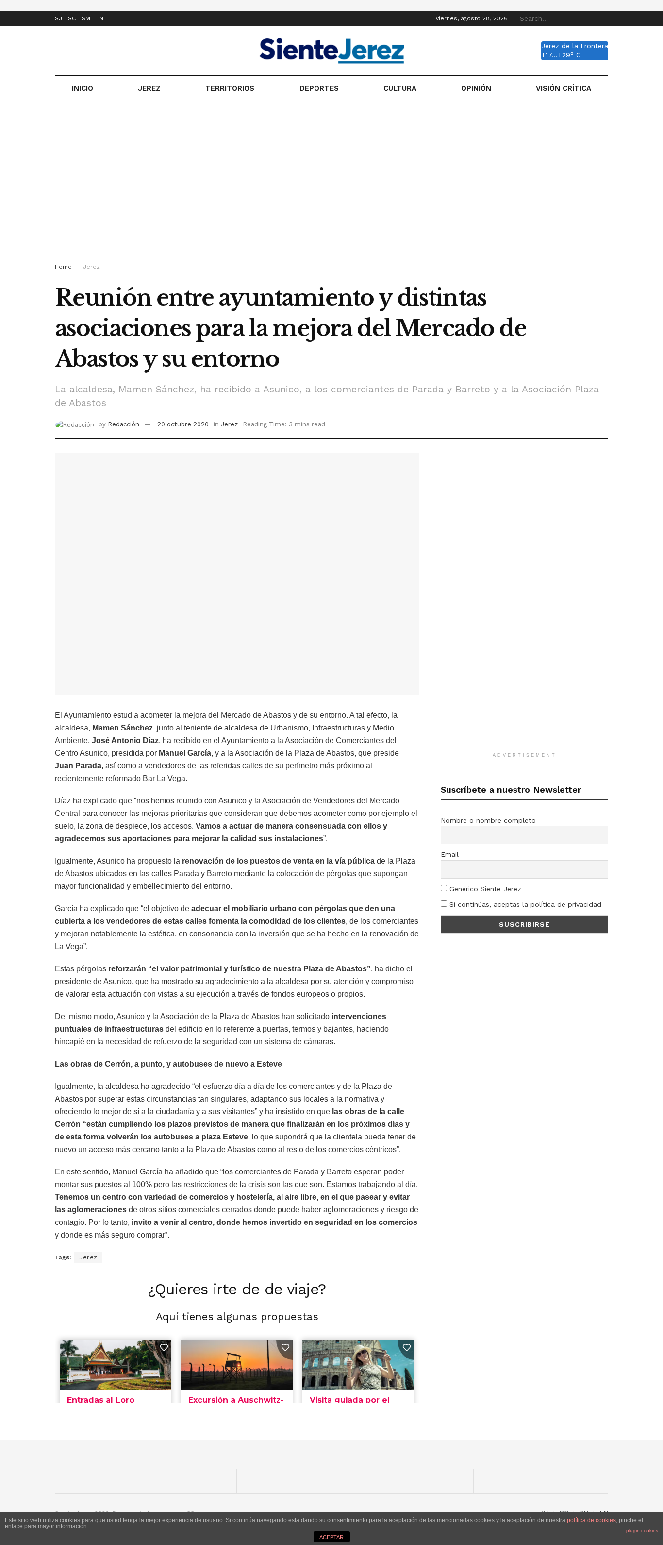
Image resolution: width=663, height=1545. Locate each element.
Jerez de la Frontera (574, 46)
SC (72, 18)
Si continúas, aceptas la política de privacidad (524, 904)
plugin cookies (642, 1530)
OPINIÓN (476, 88)
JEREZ (149, 88)
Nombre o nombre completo (488, 820)
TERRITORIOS (229, 88)
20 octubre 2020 (183, 424)
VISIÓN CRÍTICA (563, 88)
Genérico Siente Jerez (484, 889)
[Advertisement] (331, 184)
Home (63, 266)
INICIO (82, 88)
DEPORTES (319, 88)
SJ (58, 18)
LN (99, 18)
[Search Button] (603, 18)
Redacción (123, 424)
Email (450, 854)
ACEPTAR (331, 1537)
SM (86, 18)
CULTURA (399, 88)
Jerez (91, 266)
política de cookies (591, 1520)
